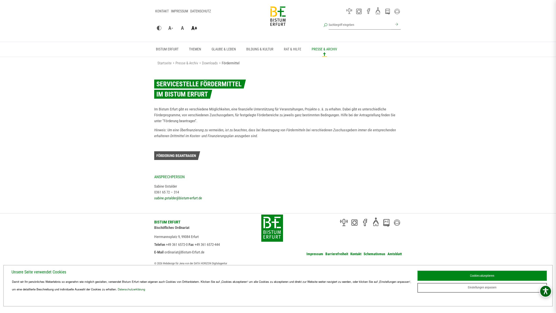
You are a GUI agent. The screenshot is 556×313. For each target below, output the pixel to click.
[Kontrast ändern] (159, 28)
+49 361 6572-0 (177, 244)
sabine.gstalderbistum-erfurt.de (178, 198)
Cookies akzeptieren (482, 275)
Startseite (164, 63)
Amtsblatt (394, 254)
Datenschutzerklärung (131, 289)
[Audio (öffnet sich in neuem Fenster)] (349, 11)
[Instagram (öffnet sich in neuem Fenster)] (359, 11)
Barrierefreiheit (336, 254)
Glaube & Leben (224, 49)
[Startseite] (278, 20)
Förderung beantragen (176, 155)
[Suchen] (396, 25)
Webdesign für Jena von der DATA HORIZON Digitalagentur (195, 263)
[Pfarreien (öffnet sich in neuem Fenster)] (378, 10)
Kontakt (162, 11)
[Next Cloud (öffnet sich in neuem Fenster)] (397, 11)
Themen (195, 49)
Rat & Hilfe (292, 49)
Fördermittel (231, 63)
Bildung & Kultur (259, 49)
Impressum (179, 11)
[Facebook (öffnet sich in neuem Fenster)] (368, 11)
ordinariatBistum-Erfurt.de (184, 252)
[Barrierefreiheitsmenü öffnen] (545, 291)
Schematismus (374, 254)
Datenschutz (200, 11)
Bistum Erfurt (167, 49)
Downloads (210, 63)
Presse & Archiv (324, 49)
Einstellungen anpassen (482, 287)
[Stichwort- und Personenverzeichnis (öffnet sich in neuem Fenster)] (387, 11)
